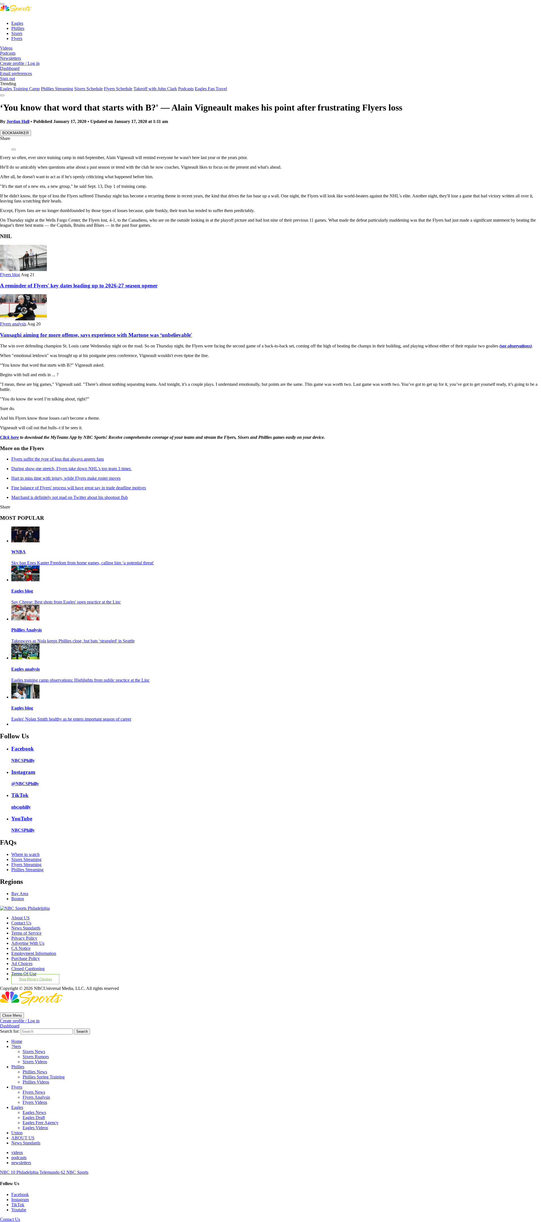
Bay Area (19, 893)
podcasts (19, 1157)
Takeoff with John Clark (155, 88)
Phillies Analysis (26, 629)
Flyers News (34, 1092)
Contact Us (21, 923)
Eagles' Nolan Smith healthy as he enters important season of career (71, 719)
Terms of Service (26, 933)
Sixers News (34, 1051)
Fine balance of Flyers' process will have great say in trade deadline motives (78, 487)
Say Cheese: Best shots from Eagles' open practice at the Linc (66, 602)
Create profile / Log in (20, 63)
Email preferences (16, 73)
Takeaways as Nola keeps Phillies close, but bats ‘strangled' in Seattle (73, 640)
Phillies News (35, 1071)
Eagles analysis (25, 669)
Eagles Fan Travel (211, 88)
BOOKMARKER (15, 133)
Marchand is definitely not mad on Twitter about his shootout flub (69, 497)
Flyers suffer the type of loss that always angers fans (57, 459)
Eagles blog (22, 591)
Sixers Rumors (36, 1056)
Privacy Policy (24, 938)
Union (17, 1132)
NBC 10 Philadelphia (20, 1172)
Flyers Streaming (26, 864)
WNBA (18, 551)
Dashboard (9, 68)
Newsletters (10, 58)
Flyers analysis (13, 324)
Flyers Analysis (36, 1097)
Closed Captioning (28, 968)
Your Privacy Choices (35, 979)
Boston (17, 898)
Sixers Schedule (88, 88)
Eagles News (34, 1112)
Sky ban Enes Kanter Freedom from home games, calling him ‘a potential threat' (82, 562)
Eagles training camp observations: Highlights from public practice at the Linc (80, 680)
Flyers (16, 38)
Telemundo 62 (53, 1172)
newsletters (21, 1162)
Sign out (7, 78)
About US (20, 917)
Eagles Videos (35, 1127)
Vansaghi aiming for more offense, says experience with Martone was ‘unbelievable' (96, 335)
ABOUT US (22, 1137)
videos (17, 1152)
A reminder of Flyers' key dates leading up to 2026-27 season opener (79, 286)
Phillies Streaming (57, 88)
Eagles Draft (34, 1117)
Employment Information (33, 953)
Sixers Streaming (26, 859)
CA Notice (20, 948)
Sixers (16, 33)
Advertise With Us (27, 943)
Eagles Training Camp (20, 88)
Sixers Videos (35, 1061)
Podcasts (8, 53)
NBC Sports (77, 1172)
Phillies (17, 28)
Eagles (17, 23)
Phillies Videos (36, 1082)
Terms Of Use (23, 973)
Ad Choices (21, 963)
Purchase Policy (25, 958)
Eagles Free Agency (40, 1122)
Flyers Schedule (118, 88)
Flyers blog (10, 274)
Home (16, 1041)
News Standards (25, 928)
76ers (16, 1046)
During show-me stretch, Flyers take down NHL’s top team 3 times (71, 468)
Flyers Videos (35, 1102)
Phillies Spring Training (44, 1077)
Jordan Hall (17, 121)
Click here (9, 437)
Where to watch (25, 854)
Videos (6, 48)
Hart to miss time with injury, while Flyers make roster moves (66, 478)
